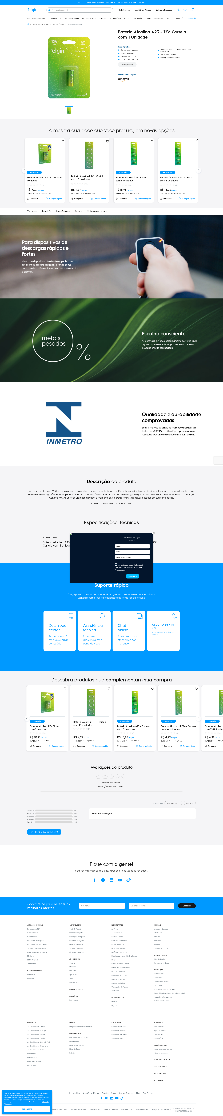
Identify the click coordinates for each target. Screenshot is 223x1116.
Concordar (27, 1109)
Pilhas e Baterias (37, 24)
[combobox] (79, 10)
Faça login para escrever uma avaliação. (44, 832)
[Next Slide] (198, 170)
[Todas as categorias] (40, 10)
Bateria (48, 24)
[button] (178, 10)
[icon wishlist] (185, 10)
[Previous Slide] (24, 170)
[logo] (32, 10)
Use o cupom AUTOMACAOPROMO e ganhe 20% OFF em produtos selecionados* (111, 2)
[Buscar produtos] (48, 9)
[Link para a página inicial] (28, 24)
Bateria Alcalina (58, 24)
